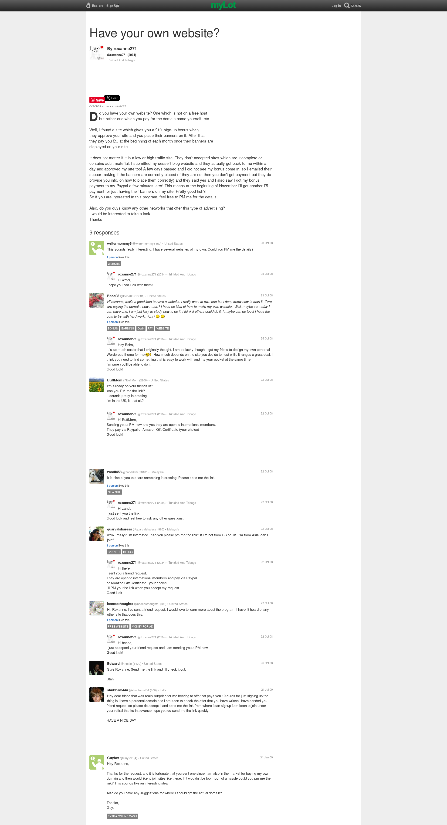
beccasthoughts (120, 603)
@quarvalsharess (144, 529)
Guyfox (113, 757)
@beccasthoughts (146, 603)
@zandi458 (130, 472)
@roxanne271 (117, 54)
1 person (112, 257)
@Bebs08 (126, 296)
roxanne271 (125, 48)
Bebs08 (113, 295)
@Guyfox (126, 758)
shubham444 (117, 690)
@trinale (126, 663)
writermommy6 (119, 243)
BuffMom (114, 380)
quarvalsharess (119, 529)
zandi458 (114, 471)
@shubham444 (139, 690)
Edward (113, 663)
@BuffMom (130, 380)
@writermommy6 (143, 243)
